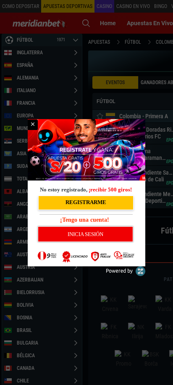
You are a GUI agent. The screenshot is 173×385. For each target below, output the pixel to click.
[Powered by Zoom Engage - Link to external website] (125, 274)
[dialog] (86, 192)
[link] (32, 124)
